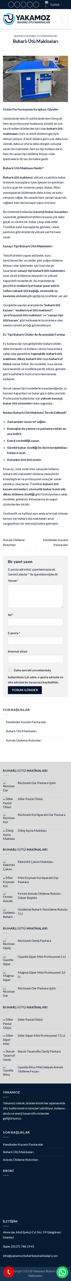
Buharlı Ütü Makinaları (21, 731)
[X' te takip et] (23, 4)
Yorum (13, 580)
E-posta (14, 633)
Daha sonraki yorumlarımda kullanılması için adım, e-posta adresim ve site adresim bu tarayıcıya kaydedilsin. (35, 676)
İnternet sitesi (17, 651)
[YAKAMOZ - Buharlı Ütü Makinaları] (26, 19)
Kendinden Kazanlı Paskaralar (26, 722)
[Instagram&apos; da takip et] (17, 4)
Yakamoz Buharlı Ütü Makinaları (35, 36)
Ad (10, 615)
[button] (62, 1272)
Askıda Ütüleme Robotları (23, 740)
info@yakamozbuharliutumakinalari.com (30, 1255)
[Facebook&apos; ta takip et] (11, 4)
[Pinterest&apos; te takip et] (30, 4)
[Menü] (64, 19)
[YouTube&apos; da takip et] (36, 4)
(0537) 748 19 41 (22, 1246)
